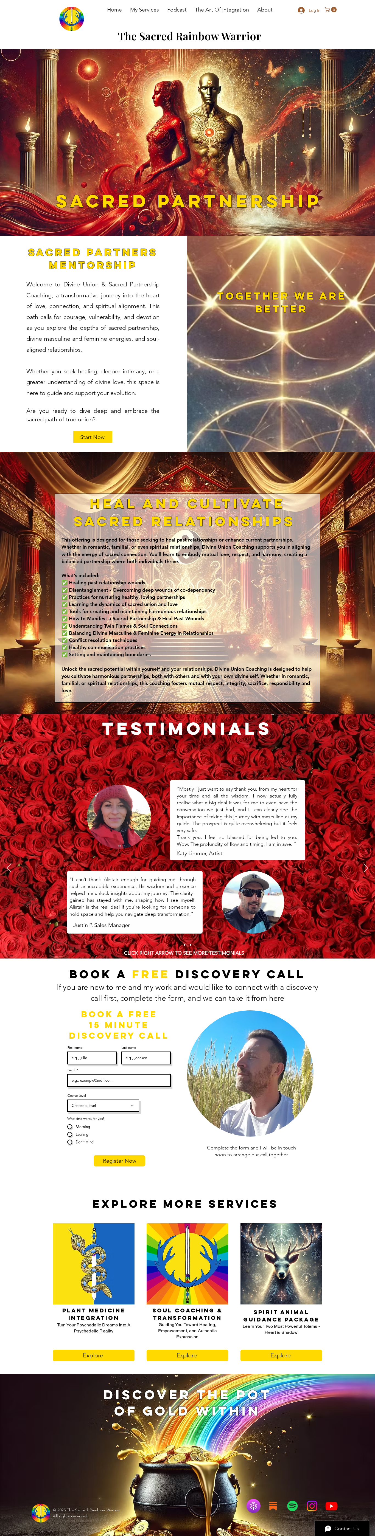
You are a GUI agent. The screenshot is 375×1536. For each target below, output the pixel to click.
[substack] (273, 1506)
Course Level (77, 1095)
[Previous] (9, 868)
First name (75, 1047)
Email (71, 1070)
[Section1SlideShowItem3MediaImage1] (190, 945)
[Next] (366, 868)
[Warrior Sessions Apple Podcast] (254, 1506)
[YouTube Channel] (331, 1506)
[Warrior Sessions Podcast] (293, 1506)
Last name (129, 1047)
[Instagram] (312, 1506)
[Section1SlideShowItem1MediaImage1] (184, 945)
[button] (144, 9)
